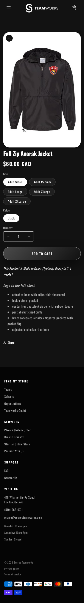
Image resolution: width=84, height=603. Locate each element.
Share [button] (11, 342)
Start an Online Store (17, 444)
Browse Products (14, 437)
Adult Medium (42, 182)
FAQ (6, 470)
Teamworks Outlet (15, 410)
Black (11, 218)
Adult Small (15, 182)
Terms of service (13, 574)
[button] (8, 8)
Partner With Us (14, 451)
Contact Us (10, 478)
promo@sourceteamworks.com (23, 517)
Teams (8, 389)
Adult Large (15, 191)
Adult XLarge (42, 191)
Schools (9, 396)
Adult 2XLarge (17, 201)
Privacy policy (11, 568)
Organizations (12, 403)
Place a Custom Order (17, 430)
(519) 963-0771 (13, 509)
